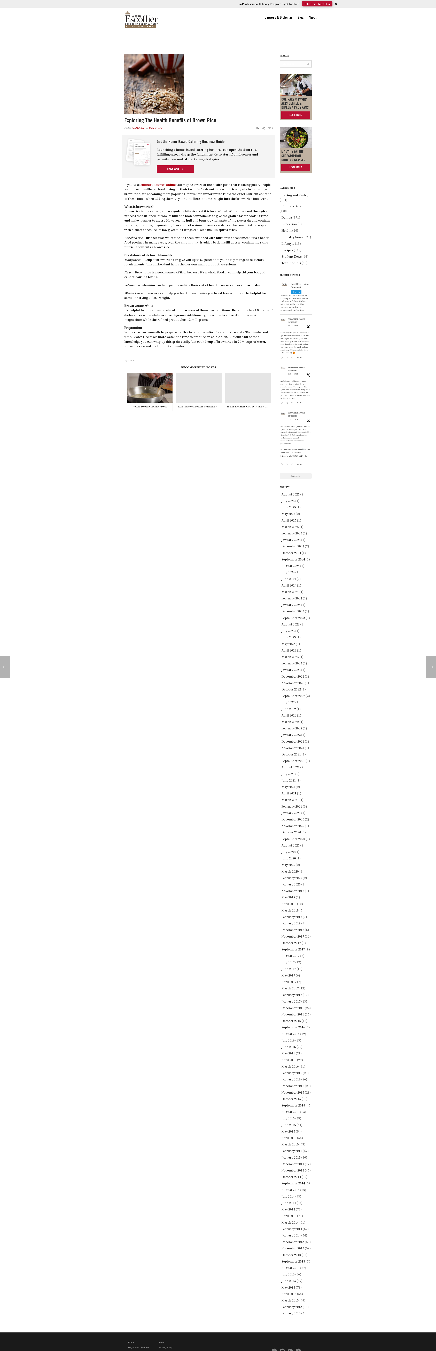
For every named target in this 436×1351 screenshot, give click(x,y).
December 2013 (293, 1242)
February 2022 (292, 728)
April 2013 (289, 1294)
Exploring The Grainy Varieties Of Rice (200, 407)
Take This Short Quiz (317, 3)
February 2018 (292, 917)
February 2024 (292, 598)
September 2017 (293, 949)
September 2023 (293, 618)
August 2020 (291, 845)
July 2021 (288, 774)
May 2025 (288, 514)
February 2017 (292, 995)
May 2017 (288, 975)
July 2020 (288, 852)
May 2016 (288, 1053)
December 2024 (293, 546)
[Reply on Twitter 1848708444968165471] (282, 465)
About (312, 17)
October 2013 (291, 1255)
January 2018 (291, 923)
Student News (292, 256)
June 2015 (289, 1125)
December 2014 (293, 1164)
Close (336, 4)
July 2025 (288, 501)
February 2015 (292, 1151)
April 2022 (289, 715)
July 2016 (288, 1040)
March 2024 (290, 592)
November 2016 (293, 1014)
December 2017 (293, 930)
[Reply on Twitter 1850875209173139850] (282, 358)
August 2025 (291, 494)
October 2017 (291, 943)
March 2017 (290, 988)
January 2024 (291, 605)
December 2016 (293, 1008)
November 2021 (293, 748)
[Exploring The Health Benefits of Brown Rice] (198, 84)
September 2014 (293, 1183)
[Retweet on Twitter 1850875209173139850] (287, 358)
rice (131, 361)
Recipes (287, 250)
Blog (301, 17)
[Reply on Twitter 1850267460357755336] (282, 403)
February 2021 (292, 806)
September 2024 (293, 559)
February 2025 (292, 533)
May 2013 (288, 1287)
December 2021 (293, 741)
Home (131, 1342)
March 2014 (290, 1222)
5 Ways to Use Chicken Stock (150, 407)
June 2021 (289, 780)
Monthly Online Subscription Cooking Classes (293, 156)
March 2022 (290, 722)
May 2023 (288, 644)
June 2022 (289, 709)
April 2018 (289, 904)
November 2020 (293, 826)
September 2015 (293, 1105)
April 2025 (289, 520)
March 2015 (290, 1144)
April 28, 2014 (138, 128)
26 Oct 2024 (293, 374)
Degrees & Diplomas (279, 17)
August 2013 (291, 1268)
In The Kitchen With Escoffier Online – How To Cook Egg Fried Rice (249, 407)
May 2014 (288, 1209)
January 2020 (291, 884)
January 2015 (291, 1157)
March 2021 (290, 800)
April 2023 (289, 650)
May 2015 (288, 1131)
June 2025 (289, 507)
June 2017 (289, 969)
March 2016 (290, 1066)
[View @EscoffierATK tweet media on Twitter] (306, 456)
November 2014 (293, 1170)
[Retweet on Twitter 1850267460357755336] (287, 403)
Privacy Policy (165, 1348)
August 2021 (291, 767)
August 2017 (291, 956)
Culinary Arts (155, 128)
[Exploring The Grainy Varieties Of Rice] (199, 388)
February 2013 (292, 1307)
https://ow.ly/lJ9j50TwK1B (292, 456)
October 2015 (291, 1099)
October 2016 (291, 1021)
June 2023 (289, 637)
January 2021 (291, 813)
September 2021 (293, 761)
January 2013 (291, 1313)
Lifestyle (288, 244)
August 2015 (291, 1112)
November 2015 (293, 1092)
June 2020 (289, 858)
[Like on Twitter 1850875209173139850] (293, 358)
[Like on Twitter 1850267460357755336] (293, 403)
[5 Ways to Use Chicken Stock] (150, 388)
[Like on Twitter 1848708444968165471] (293, 465)
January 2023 (291, 670)
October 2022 (291, 689)
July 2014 (288, 1196)
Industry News (292, 237)
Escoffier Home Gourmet (296, 320)
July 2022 (288, 702)
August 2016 (291, 1034)
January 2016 (291, 1079)
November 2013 (293, 1248)
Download (173, 169)
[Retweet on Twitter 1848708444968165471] (287, 465)
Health (287, 230)
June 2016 (289, 1047)
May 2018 (288, 897)
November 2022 (293, 683)
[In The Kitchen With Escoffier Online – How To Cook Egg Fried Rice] (248, 388)
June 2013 (289, 1281)
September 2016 (293, 1027)
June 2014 (289, 1203)
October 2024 (291, 553)
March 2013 (290, 1300)
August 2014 (291, 1190)
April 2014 (289, 1216)
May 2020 (288, 865)
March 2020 (290, 871)
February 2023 (292, 663)
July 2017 (288, 962)
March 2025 (290, 527)
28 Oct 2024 (293, 326)
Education (289, 224)
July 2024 (288, 572)
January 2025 (291, 540)
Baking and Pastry (295, 195)
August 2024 (291, 566)
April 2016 (289, 1060)
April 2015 (289, 1138)
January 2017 (291, 1001)
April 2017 (289, 982)
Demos (287, 217)
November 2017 (293, 936)
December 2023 (293, 611)
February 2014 (292, 1229)
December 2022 (293, 676)
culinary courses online (158, 185)
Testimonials (291, 263)
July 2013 (288, 1274)
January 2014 (291, 1235)
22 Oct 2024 (293, 420)
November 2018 (293, 891)
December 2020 (293, 819)
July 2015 (288, 1118)
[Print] (257, 128)
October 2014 (291, 1177)
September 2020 (293, 839)
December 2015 (293, 1086)
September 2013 (293, 1261)
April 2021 (289, 793)
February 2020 (292, 878)
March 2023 (290, 657)
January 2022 (291, 735)
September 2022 (293, 696)
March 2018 (290, 910)
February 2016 (292, 1073)
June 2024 (289, 579)
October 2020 (291, 832)
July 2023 (288, 631)
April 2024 (289, 585)
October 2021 (291, 754)
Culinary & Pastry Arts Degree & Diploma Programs (295, 103)
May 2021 (288, 787)
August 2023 (291, 624)
